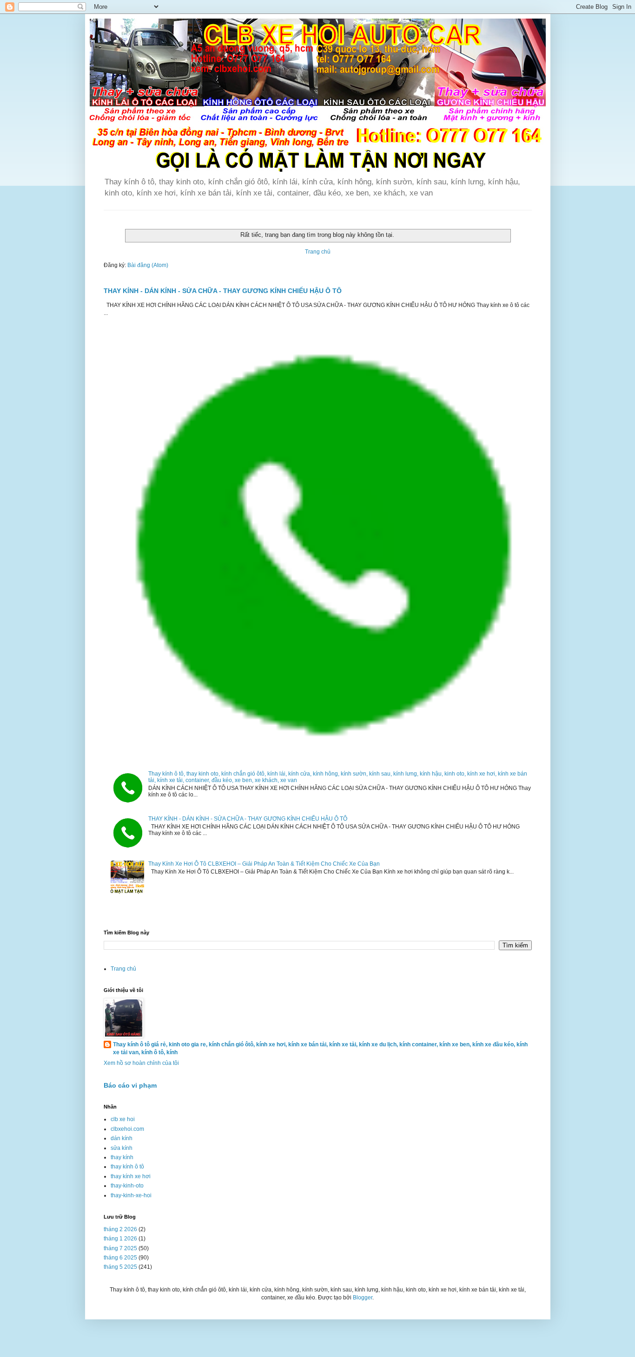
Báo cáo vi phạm (130, 1085)
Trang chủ (318, 251)
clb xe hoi (123, 1119)
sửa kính (121, 1148)
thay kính (122, 1157)
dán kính (121, 1138)
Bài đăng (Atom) (147, 265)
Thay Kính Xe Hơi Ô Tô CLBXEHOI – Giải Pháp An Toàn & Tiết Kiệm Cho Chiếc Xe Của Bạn (264, 864)
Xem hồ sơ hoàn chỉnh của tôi (141, 1063)
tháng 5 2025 (120, 1267)
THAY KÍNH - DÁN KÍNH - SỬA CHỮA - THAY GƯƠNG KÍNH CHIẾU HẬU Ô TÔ (223, 290)
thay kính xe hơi (131, 1176)
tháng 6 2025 (120, 1257)
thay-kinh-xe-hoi (131, 1195)
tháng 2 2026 (120, 1229)
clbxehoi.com (127, 1129)
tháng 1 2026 (120, 1238)
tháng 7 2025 (120, 1248)
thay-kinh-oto (127, 1185)
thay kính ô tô (127, 1166)
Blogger (362, 1297)
